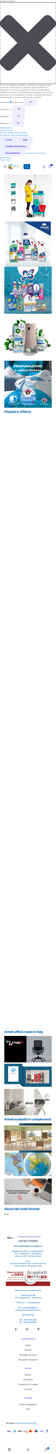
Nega (25, 140)
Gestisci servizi (6, 130)
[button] (28, 43)
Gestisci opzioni (6, 128)
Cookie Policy (5, 157)
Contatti (28, 1389)
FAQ (28, 1409)
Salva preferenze (12, 153)
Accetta (8, 140)
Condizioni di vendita (28, 1384)
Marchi (28, 1375)
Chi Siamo (28, 1379)
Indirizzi (28, 1350)
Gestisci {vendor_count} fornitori (13, 133)
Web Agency (10, 1423)
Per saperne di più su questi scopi (14, 135)
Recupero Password (28, 1359)
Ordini (28, 1345)
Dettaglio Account (28, 1355)
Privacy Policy (5, 160)
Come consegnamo (28, 1404)
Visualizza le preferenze (15, 146)
